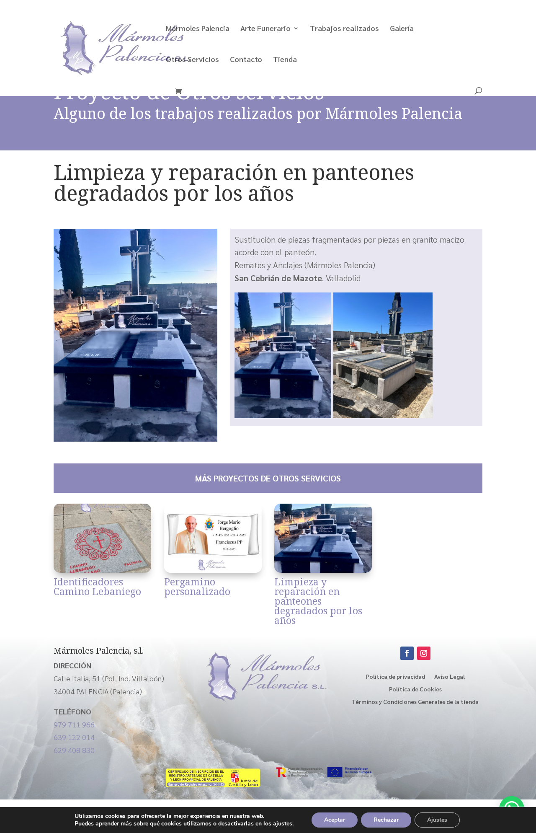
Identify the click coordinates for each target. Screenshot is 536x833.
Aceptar (334, 820)
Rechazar (386, 820)
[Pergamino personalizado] (213, 538)
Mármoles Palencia (197, 29)
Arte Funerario (265, 29)
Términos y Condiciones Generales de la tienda (415, 701)
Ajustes (437, 820)
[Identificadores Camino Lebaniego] (102, 538)
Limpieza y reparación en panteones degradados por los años (318, 601)
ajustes (282, 824)
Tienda (285, 60)
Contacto (246, 60)
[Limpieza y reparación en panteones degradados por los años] (323, 538)
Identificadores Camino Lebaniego (97, 586)
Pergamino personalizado (197, 586)
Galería (402, 29)
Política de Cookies (415, 688)
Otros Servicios (192, 60)
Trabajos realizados (344, 29)
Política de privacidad (395, 676)
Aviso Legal (449, 676)
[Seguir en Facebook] (407, 653)
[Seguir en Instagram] (423, 653)
